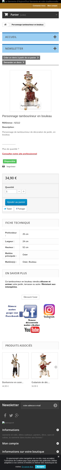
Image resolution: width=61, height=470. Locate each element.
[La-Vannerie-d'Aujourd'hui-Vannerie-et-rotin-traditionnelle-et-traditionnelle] (30, 1)
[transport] (8, 422)
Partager (21, 209)
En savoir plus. (28, 467)
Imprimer (11, 166)
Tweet (9, 209)
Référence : (8, 123)
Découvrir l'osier (30, 297)
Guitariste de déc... (41, 382)
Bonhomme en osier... (12, 382)
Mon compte (52, 6)
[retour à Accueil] (5, 25)
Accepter (40, 467)
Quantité (9, 187)
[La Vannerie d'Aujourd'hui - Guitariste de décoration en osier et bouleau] (45, 365)
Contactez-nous (39, 6)
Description (8, 127)
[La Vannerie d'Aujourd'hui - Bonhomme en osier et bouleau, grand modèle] (15, 365)
